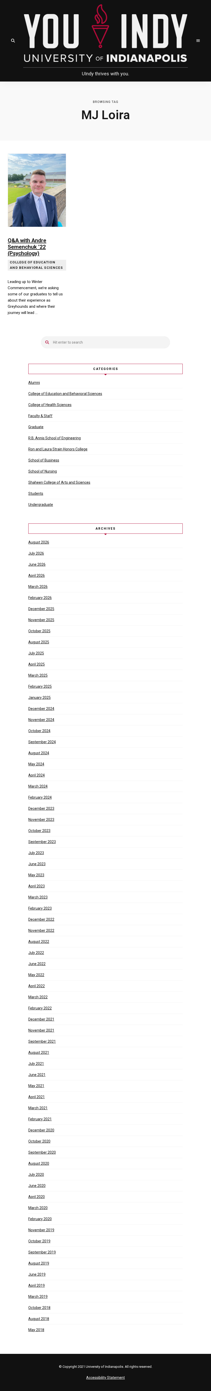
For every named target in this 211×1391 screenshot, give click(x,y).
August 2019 (38, 1263)
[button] (13, 41)
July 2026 (36, 553)
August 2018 (38, 1319)
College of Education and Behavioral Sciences (65, 394)
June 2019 (37, 1274)
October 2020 (39, 1141)
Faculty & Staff (40, 416)
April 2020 (36, 1197)
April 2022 (36, 986)
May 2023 (36, 875)
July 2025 (36, 653)
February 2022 (40, 1008)
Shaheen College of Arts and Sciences (59, 482)
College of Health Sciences (50, 405)
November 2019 (41, 1230)
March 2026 (38, 587)
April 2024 (36, 775)
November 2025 (41, 620)
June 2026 (37, 564)
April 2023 (36, 886)
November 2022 (41, 930)
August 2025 (38, 642)
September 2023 (42, 842)
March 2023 (38, 897)
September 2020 (42, 1152)
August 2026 (38, 542)
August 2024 (38, 753)
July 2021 (36, 1064)
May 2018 (36, 1330)
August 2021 (38, 1052)
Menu (198, 41)
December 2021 (41, 1019)
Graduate (35, 427)
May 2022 (36, 975)
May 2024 (36, 764)
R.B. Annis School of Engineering (54, 438)
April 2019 (36, 1285)
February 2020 (40, 1219)
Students (35, 493)
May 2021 (36, 1086)
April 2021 (36, 1097)
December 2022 (41, 919)
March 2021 (38, 1108)
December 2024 (41, 709)
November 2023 (41, 820)
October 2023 (39, 831)
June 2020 (37, 1186)
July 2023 (36, 853)
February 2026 (40, 598)
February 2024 (40, 797)
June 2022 (37, 964)
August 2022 (38, 942)
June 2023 (37, 864)
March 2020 (38, 1208)
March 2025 (38, 675)
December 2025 (41, 609)
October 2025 (39, 631)
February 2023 (40, 908)
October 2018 (39, 1308)
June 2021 (37, 1075)
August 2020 (38, 1163)
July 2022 (36, 953)
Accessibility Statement (105, 1378)
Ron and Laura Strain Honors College (57, 449)
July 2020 (36, 1174)
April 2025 (36, 664)
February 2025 (40, 686)
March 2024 (38, 786)
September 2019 (42, 1252)
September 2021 (42, 1041)
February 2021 (40, 1119)
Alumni (34, 383)
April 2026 (36, 575)
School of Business (43, 460)
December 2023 (41, 808)
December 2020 (41, 1130)
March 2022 (38, 997)
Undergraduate (40, 505)
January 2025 (39, 698)
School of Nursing (42, 471)
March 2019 (38, 1297)
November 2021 (41, 1030)
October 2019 (39, 1241)
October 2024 (39, 731)
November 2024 (41, 720)
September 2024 (42, 742)
